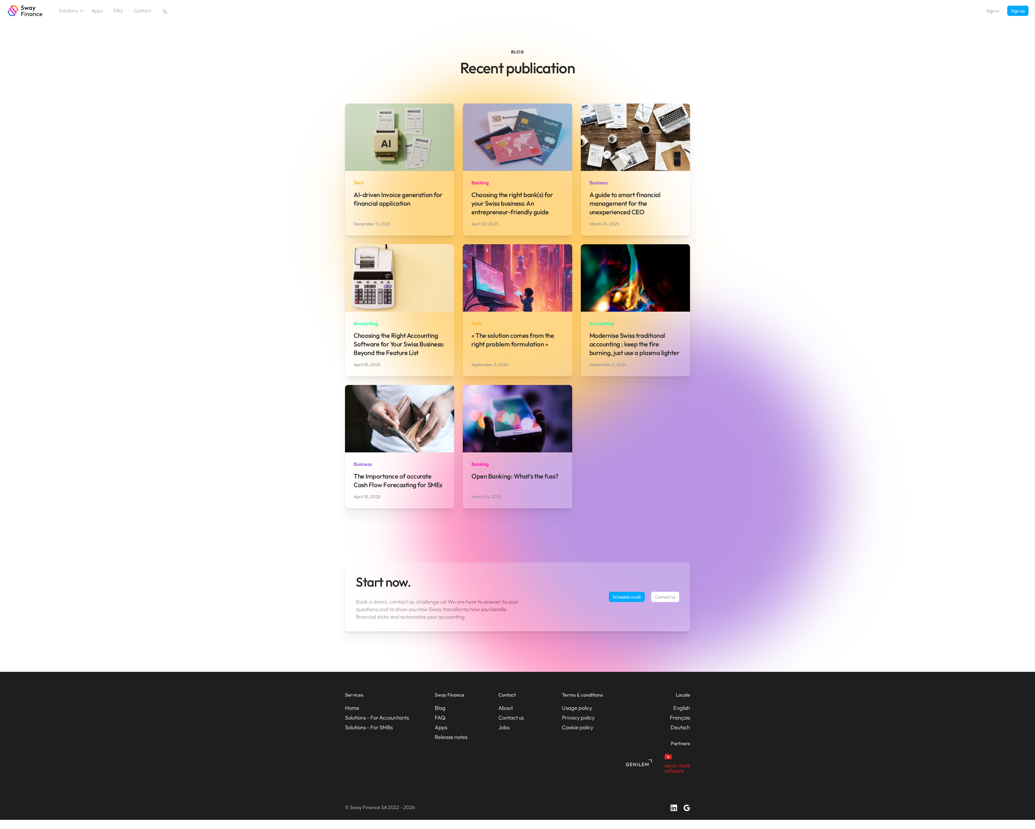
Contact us (665, 597)
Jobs (503, 727)
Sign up (1018, 10)
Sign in (992, 10)
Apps (97, 11)
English (681, 707)
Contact (142, 11)
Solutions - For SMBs (369, 727)
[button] (74, 11)
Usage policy (577, 707)
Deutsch (680, 727)
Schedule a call (627, 597)
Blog (440, 707)
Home (352, 707)
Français (680, 717)
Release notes (451, 737)
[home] (25, 10)
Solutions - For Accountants (377, 717)
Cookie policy (577, 727)
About (505, 707)
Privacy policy (578, 717)
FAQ (118, 11)
